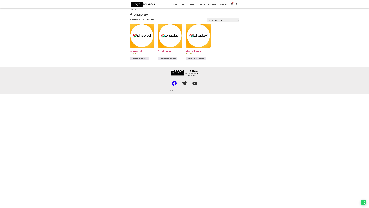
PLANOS (191, 4)
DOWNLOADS (224, 4)
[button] (363, 202)
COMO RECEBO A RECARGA (207, 4)
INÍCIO (175, 4)
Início (131, 9)
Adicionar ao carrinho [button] (139, 59)
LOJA (182, 4)
